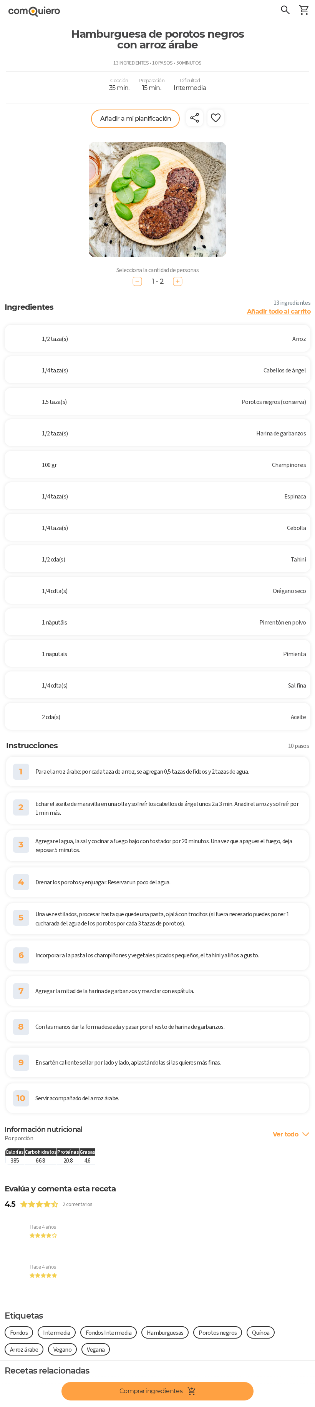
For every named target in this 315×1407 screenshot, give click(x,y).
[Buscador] (285, 11)
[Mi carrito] (303, 11)
